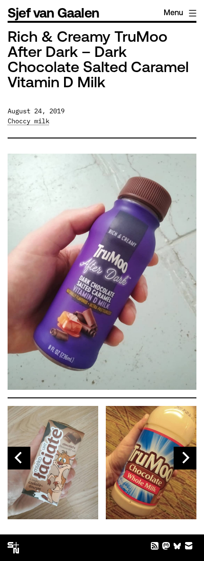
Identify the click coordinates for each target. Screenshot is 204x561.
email (189, 546)
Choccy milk (28, 121)
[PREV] (19, 458)
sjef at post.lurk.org (166, 546)
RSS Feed (154, 546)
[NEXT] (185, 458)
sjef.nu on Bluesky (177, 546)
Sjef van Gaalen (53, 14)
